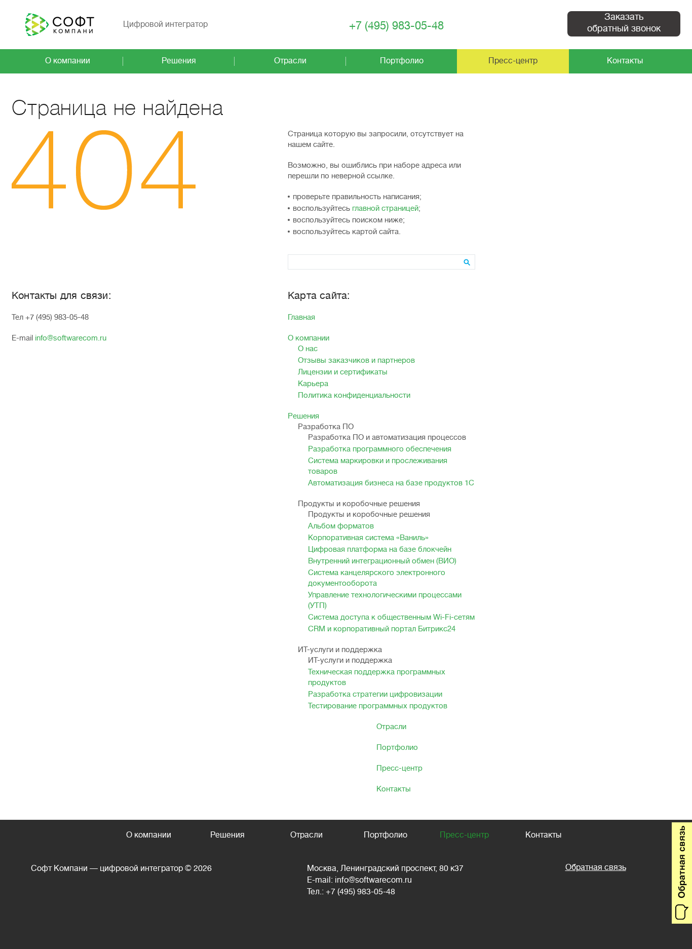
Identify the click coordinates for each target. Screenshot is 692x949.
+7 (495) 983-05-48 (396, 26)
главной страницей (385, 208)
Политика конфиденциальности (354, 395)
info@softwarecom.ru (70, 338)
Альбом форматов (341, 526)
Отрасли (391, 727)
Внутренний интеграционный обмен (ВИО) (382, 561)
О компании (308, 338)
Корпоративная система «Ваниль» (368, 538)
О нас (308, 349)
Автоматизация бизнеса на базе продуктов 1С (391, 483)
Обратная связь (595, 867)
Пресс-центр (399, 768)
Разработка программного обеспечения (379, 449)
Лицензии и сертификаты (343, 372)
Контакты (393, 789)
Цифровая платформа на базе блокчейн (379, 549)
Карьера (313, 383)
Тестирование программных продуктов (377, 706)
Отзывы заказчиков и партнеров (356, 360)
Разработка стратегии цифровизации (375, 694)
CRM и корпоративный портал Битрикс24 (381, 629)
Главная (301, 317)
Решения (303, 416)
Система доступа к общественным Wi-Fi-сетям (391, 617)
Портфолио (397, 747)
